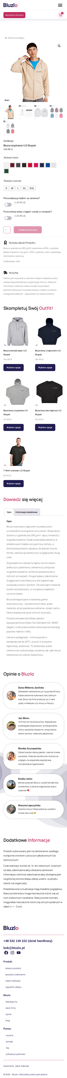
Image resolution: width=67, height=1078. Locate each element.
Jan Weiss (23, 718)
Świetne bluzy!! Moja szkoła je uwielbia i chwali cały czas (37, 811)
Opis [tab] (9, 512)
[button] (60, 5)
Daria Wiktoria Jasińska (31, 687)
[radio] (6, 165)
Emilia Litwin (25, 778)
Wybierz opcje (14, 367)
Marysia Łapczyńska (29, 805)
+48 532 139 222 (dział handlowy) (27, 941)
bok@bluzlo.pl (14, 948)
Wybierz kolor (11, 157)
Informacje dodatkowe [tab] (26, 512)
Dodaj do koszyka (28, 229)
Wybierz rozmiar (12, 180)
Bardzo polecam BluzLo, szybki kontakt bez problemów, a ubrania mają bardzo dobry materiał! (38, 786)
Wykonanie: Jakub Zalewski (16, 1066)
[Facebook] (6, 952)
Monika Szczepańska (29, 748)
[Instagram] (12, 952)
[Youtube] (18, 952)
